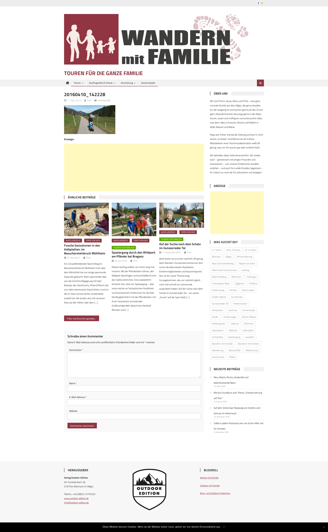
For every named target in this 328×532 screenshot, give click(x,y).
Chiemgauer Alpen (221, 283)
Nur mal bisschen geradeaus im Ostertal (84, 318)
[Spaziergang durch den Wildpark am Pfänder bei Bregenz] (134, 219)
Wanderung (217, 350)
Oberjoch (233, 330)
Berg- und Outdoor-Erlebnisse (215, 493)
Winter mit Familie (209, 477)
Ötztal (232, 357)
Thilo (89, 100)
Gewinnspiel (248, 290)
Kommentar (76, 350)
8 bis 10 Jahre (233, 250)
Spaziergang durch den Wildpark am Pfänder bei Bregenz (133, 254)
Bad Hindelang (219, 276)
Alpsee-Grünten (247, 263)
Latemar (234, 323)
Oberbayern (218, 330)
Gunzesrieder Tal (220, 303)
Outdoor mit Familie (210, 485)
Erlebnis (253, 283)
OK (224, 526)
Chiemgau (251, 276)
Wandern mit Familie (222, 343)
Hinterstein (217, 310)
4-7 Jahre (216, 250)
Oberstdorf (248, 330)
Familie (233, 290)
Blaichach (236, 276)
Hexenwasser (240, 303)
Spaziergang (234, 337)
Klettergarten (218, 323)
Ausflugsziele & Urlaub (101, 83)
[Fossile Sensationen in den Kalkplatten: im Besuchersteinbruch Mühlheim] (86, 219)
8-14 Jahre (250, 250)
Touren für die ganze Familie (103, 73)
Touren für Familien (123, 247)
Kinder (215, 317)
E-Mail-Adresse (78, 397)
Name (73, 383)
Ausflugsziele (73, 240)
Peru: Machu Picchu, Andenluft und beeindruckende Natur (231, 379)
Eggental (239, 283)
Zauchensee (218, 357)
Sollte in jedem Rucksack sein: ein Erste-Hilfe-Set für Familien (238, 425)
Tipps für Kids (93, 240)
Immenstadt (248, 310)
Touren (77, 83)
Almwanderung (244, 256)
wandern (250, 337)
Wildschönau (252, 350)
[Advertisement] (134, 167)
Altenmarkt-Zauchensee (224, 270)
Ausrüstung (127, 83)
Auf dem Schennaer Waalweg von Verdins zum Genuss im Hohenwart (237, 410)
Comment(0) (104, 100)
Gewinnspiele (148, 83)
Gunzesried (236, 297)
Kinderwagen (230, 317)
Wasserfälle (235, 350)
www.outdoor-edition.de (76, 498)
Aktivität (216, 256)
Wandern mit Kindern (248, 343)
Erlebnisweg (218, 290)
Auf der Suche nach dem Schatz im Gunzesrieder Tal (180, 246)
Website (73, 411)
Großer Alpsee (219, 297)
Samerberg (217, 337)
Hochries (232, 310)
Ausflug (245, 270)
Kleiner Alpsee (249, 317)
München (249, 323)
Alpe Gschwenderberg (223, 263)
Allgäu (228, 256)
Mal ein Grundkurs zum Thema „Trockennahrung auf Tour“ (238, 395)
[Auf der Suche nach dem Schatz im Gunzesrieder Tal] (181, 215)
